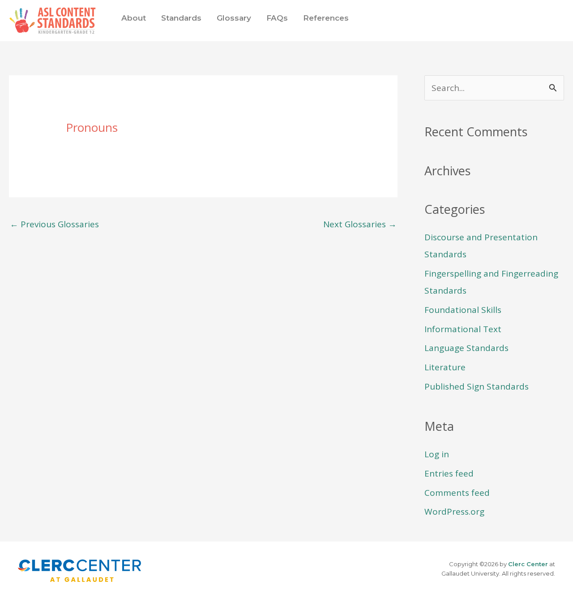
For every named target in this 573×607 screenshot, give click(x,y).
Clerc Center (528, 564)
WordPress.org (454, 511)
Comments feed (457, 493)
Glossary (234, 17)
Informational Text (462, 329)
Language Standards (466, 348)
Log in (436, 454)
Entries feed (449, 473)
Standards (181, 17)
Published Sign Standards (476, 386)
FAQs (277, 17)
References (326, 17)
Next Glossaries (360, 224)
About (133, 17)
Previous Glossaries (54, 224)
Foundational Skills (462, 310)
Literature (445, 367)
